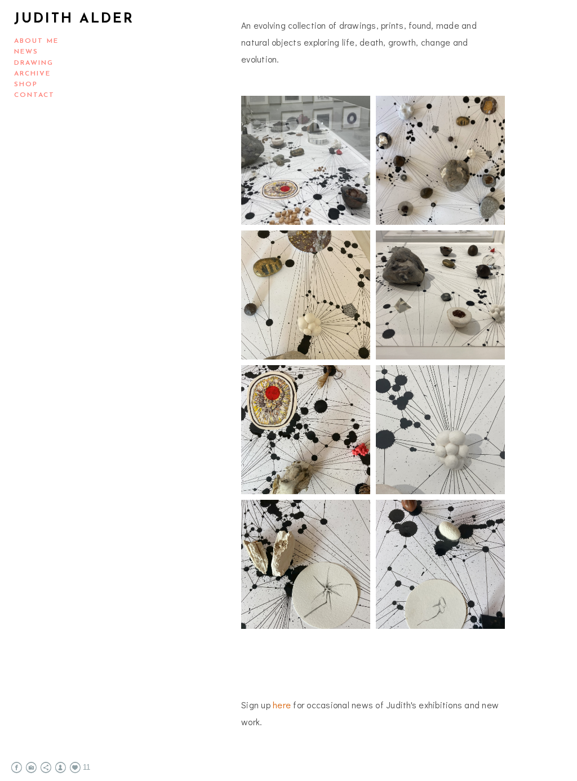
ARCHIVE (32, 73)
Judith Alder (74, 19)
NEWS (26, 51)
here (282, 705)
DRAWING (34, 63)
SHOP (26, 84)
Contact (34, 95)
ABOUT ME (36, 41)
